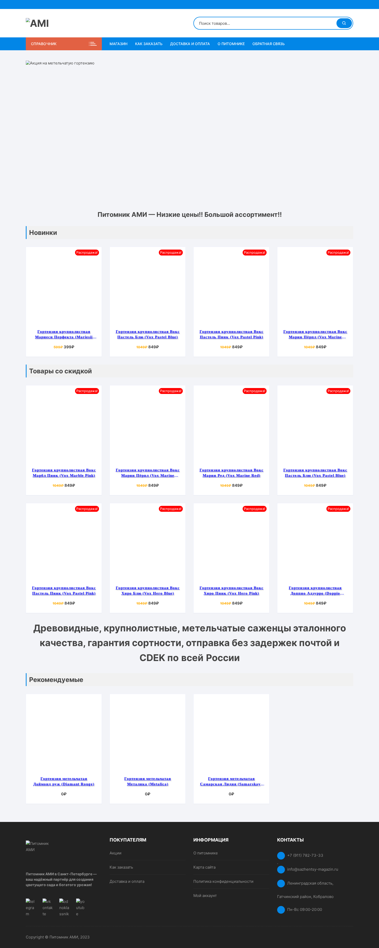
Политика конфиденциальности (223, 881)
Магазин (118, 44)
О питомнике (231, 44)
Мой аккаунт (205, 895)
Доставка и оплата (190, 44)
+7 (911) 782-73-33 (305, 855)
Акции (115, 853)
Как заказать (148, 44)
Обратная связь (268, 44)
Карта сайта (204, 867)
